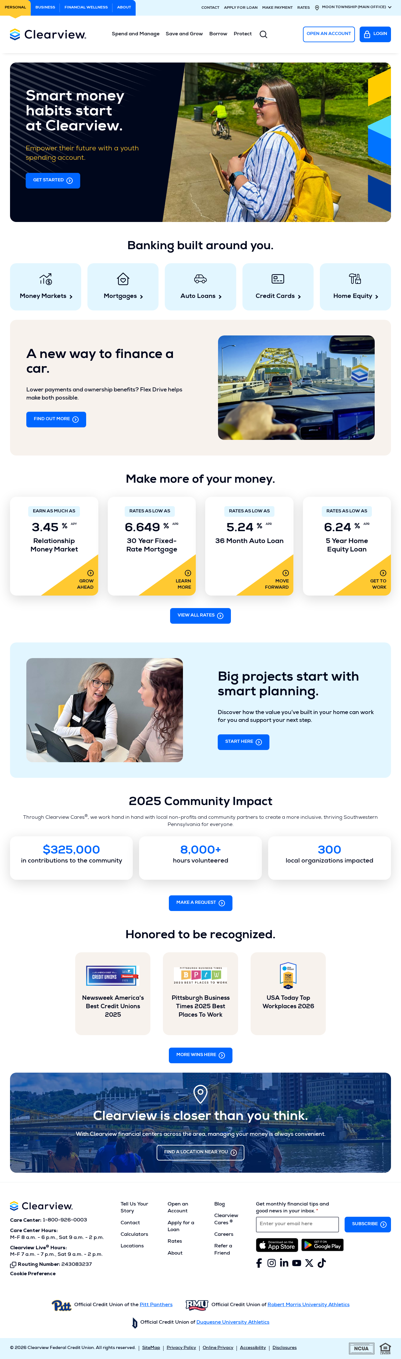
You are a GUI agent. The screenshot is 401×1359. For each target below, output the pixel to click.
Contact (210, 8)
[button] (136, 34)
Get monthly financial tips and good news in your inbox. (292, 1208)
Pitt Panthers (156, 1305)
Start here (239, 742)
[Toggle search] (263, 34)
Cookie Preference (32, 1273)
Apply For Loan (241, 8)
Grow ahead (85, 584)
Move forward (277, 584)
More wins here (196, 1055)
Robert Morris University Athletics (309, 1305)
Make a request (196, 903)
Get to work (378, 584)
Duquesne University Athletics (232, 1322)
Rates (303, 8)
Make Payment (277, 8)
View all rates (196, 615)
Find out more (52, 419)
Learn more (183, 584)
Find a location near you (196, 1152)
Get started (48, 180)
